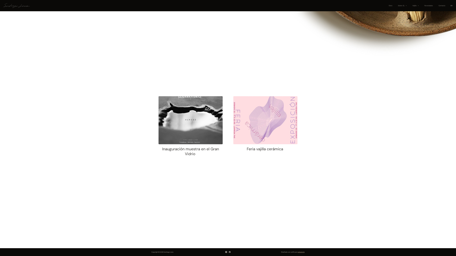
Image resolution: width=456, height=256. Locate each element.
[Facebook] (230, 252)
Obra (390, 6)
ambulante (301, 252)
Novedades (428, 6)
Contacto (442, 6)
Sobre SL (401, 6)
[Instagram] (226, 252)
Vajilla (414, 6)
